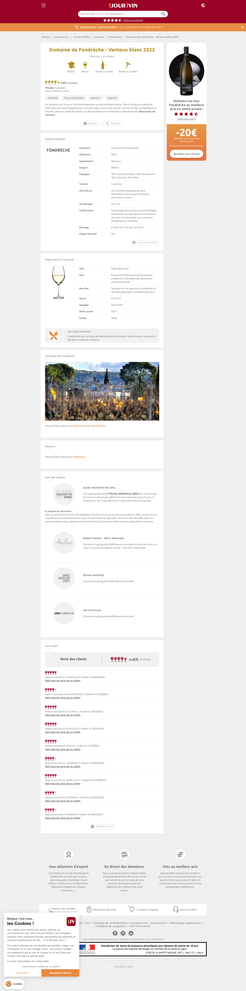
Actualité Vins (139, 923)
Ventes (45, 37)
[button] (13, 984)
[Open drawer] (43, 5)
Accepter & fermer (60, 972)
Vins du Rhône (81, 37)
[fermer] (242, 27)
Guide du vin (61, 37)
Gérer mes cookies (139, 926)
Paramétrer (22, 972)
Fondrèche (115, 37)
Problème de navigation (110, 926)
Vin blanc (109, 56)
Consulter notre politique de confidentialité (28, 961)
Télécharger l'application (185, 923)
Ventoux (99, 37)
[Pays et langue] (203, 5)
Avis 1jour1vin (159, 923)
